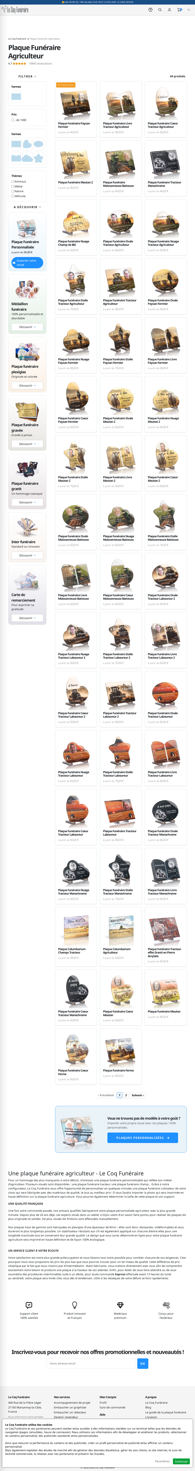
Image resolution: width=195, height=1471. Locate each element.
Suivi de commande (112, 1407)
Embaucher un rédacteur (70, 1412)
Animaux (20, 181)
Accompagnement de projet (72, 1402)
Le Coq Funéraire (156, 1402)
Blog (148, 1407)
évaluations (30, 63)
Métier (18, 186)
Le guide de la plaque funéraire (165, 1412)
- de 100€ (20, 120)
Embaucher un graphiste (70, 1407)
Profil (103, 1402)
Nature (18, 191)
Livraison (151, 1417)
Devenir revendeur (66, 1417)
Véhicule (20, 196)
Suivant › (138, 1095)
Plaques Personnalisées (140, 1138)
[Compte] (169, 9)
